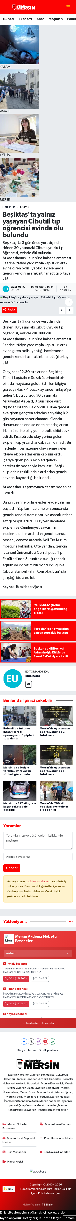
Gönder (12, 868)
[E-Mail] (28, 684)
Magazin (56, 19)
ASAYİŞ (24, 207)
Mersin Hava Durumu (58, 1124)
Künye (21, 1050)
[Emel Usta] (12, 678)
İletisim (32, 1050)
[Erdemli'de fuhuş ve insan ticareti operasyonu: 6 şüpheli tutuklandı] (19, 716)
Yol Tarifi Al (41, 978)
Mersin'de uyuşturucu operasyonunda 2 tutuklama (55, 732)
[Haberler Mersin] (24, 7)
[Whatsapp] (52, 1041)
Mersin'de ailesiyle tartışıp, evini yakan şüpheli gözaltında (17, 771)
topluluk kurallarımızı (39, 881)
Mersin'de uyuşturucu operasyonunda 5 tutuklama (55, 771)
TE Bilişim (47, 1204)
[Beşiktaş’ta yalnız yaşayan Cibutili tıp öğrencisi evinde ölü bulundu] (38, 300)
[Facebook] (24, 1041)
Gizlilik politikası (48, 1050)
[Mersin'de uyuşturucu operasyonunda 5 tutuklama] (56, 755)
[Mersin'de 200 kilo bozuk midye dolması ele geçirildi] (56, 791)
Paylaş (12, 309)
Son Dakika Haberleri (57, 1152)
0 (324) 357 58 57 (18, 1004)
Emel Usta (32, 675)
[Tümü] (71, 921)
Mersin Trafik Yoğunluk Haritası (19, 1140)
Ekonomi (25, 19)
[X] (31, 1041)
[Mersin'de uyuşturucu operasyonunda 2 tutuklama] (56, 716)
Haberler (9, 207)
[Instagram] (38, 1041)
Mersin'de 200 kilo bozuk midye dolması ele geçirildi (54, 806)
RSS (10, 1188)
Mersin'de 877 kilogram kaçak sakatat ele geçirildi (19, 806)
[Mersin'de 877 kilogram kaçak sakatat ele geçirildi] (19, 791)
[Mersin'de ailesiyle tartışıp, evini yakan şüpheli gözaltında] (19, 755)
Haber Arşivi (15, 1161)
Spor (40, 19)
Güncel (8, 19)
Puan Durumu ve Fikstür (58, 1138)
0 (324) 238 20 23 (18, 978)
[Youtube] (45, 1041)
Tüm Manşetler (16, 1152)
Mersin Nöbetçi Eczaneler (15, 1126)
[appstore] (38, 1172)
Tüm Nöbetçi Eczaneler (40, 1023)
